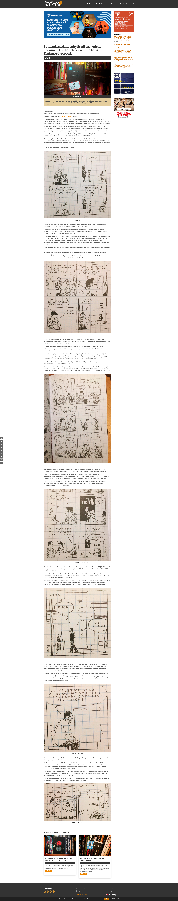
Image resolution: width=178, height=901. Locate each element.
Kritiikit (101, 4)
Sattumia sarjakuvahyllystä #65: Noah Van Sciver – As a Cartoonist (59, 859)
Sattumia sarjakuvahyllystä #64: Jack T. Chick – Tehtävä (95, 859)
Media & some (114, 4)
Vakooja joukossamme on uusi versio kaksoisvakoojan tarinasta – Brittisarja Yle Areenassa (123, 46)
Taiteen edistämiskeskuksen (66, 116)
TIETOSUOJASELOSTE (82, 894)
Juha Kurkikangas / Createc (119, 888)
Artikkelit (94, 4)
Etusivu (89, 4)
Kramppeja (128, 4)
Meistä (122, 4)
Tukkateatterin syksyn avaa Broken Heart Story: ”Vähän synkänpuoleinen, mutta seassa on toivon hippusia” (123, 59)
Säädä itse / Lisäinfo (116, 898)
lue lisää (48, 870)
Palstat (107, 4)
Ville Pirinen (47, 57)
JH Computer (116, 891)
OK (106, 898)
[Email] (1, 459)
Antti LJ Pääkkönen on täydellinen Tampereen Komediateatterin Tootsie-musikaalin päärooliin (123, 51)
